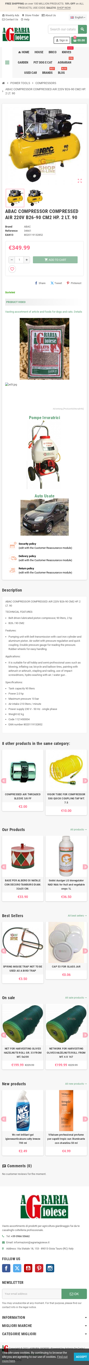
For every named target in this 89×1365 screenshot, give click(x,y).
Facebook (6, 1268)
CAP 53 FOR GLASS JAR (66, 966)
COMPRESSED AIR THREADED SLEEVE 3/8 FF (23, 796)
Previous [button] (3, 780)
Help (25, 19)
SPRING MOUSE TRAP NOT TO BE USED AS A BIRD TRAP (22, 968)
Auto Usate (44, 495)
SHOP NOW (64, 7)
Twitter (17, 1268)
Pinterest (76, 283)
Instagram (50, 1268)
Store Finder (30, 15)
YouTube (28, 1268)
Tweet (58, 283)
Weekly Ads (10, 15)
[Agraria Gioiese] (16, 34)
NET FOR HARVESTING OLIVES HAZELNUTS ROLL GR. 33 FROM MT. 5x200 (23, 1052)
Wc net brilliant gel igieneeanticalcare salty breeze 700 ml (22, 1138)
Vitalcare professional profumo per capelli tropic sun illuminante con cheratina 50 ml (66, 1138)
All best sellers (77, 915)
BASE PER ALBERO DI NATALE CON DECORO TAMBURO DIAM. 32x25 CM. (23, 884)
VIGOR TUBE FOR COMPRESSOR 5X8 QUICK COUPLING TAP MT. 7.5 (66, 798)
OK (76, 1294)
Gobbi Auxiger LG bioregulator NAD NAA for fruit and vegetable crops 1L (66, 884)
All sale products (76, 997)
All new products (76, 1083)
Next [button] (85, 780)
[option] (22, 780)
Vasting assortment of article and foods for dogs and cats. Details (43, 311)
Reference (11, 230)
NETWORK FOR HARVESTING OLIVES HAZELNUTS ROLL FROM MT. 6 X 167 (66, 1052)
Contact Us (11, 19)
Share (42, 283)
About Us (50, 15)
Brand (8, 226)
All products (78, 829)
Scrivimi (10, 292)
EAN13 (9, 234)
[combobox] (67, 29)
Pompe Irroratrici (44, 417)
